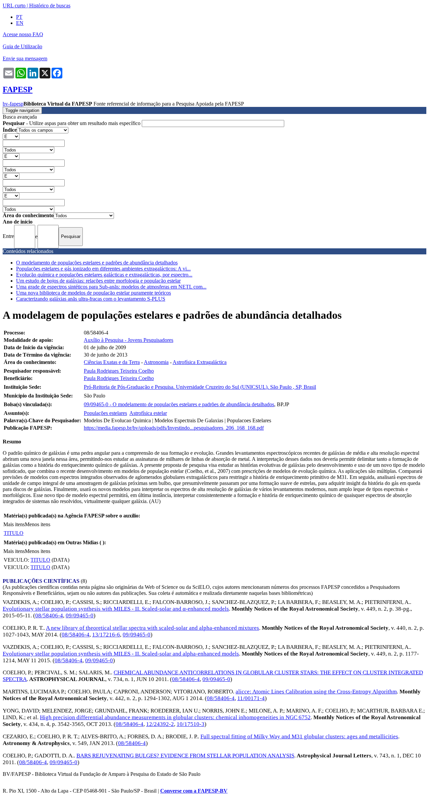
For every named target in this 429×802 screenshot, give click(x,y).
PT (19, 17)
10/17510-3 (190, 724)
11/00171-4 (251, 698)
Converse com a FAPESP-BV (194, 791)
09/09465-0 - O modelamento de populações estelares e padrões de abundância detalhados (179, 404)
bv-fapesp (13, 104)
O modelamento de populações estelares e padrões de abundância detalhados (97, 262)
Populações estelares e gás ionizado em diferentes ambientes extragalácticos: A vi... (103, 268)
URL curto (14, 5)
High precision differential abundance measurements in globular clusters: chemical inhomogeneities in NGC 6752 (175, 717)
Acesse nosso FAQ (23, 34)
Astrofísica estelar (148, 413)
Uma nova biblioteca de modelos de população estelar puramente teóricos (93, 293)
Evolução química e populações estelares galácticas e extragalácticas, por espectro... (104, 274)
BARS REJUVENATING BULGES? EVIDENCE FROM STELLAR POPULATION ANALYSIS (185, 755)
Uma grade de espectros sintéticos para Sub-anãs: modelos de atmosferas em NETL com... (111, 287)
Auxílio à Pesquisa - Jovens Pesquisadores (128, 340)
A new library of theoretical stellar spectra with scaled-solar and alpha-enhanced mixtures (152, 628)
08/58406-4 (49, 615)
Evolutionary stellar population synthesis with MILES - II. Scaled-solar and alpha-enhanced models (121, 654)
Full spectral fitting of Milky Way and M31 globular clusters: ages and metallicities (299, 736)
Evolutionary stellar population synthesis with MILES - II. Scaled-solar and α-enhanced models (116, 609)
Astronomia (156, 362)
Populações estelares (105, 413)
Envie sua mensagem (25, 58)
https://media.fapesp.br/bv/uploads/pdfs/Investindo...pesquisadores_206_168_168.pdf (174, 428)
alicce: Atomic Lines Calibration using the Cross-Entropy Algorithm (316, 691)
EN (19, 23)
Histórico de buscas (49, 5)
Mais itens (14, 524)
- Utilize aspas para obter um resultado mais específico (72, 123)
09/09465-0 (80, 615)
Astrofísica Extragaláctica (200, 362)
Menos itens (37, 524)
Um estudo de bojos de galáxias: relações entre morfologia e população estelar (98, 281)
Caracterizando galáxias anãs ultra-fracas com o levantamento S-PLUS (90, 299)
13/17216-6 (106, 634)
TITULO (13, 533)
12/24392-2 (160, 724)
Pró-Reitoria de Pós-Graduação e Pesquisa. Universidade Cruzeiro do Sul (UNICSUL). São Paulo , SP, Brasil (200, 387)
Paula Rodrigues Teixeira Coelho (119, 371)
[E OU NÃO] (11, 136)
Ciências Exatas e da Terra (112, 362)
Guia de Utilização (22, 46)
